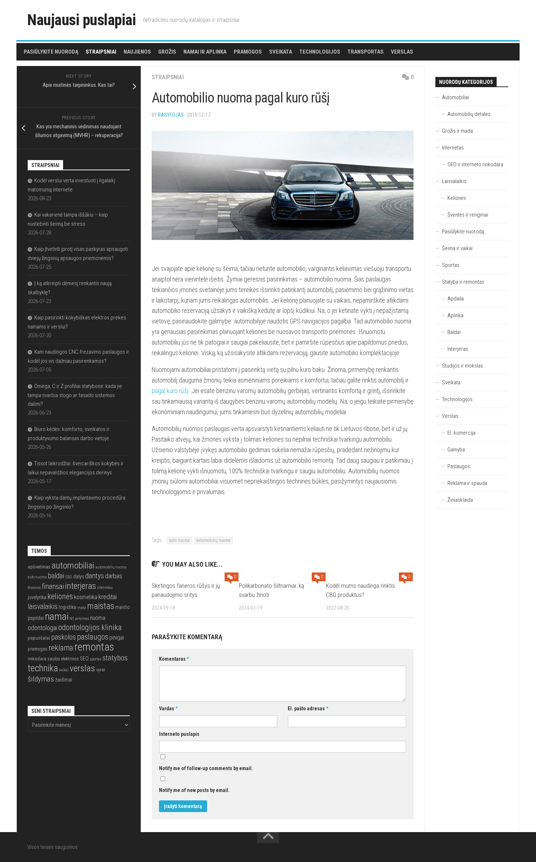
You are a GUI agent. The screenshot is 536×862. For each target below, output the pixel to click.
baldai (56, 576)
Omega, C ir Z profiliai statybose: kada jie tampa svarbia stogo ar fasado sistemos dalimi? (75, 395)
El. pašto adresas (308, 708)
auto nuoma (179, 540)
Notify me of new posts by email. (194, 790)
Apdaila (455, 298)
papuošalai (39, 638)
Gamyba (456, 449)
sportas (95, 659)
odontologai (42, 628)
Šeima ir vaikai (457, 248)
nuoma (97, 618)
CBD (68, 577)
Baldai (454, 332)
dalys (78, 576)
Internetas (453, 147)
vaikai (64, 670)
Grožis (167, 51)
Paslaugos (458, 466)
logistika (67, 607)
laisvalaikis (43, 606)
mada (81, 607)
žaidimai (63, 680)
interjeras (80, 586)
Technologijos (319, 51)
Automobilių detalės (468, 114)
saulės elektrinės (63, 658)
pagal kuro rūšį (170, 391)
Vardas (168, 708)
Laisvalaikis (454, 181)
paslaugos (92, 636)
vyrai (100, 669)
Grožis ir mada (457, 131)
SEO (84, 658)
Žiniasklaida (460, 500)
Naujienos (137, 51)
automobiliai (72, 565)
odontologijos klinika (90, 627)
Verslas (402, 51)
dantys (94, 576)
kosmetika (85, 597)
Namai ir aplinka (204, 51)
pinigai (116, 637)
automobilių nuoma (213, 540)
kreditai (107, 597)
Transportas (365, 51)
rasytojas (171, 115)
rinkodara (37, 658)
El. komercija (461, 433)
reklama (60, 647)
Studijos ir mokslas (462, 365)
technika (43, 668)
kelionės (60, 596)
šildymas (41, 679)
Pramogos (248, 51)
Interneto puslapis (179, 734)
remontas (94, 647)
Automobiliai (455, 97)
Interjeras (457, 349)
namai (57, 616)
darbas (113, 576)
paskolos (63, 637)
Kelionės (456, 198)
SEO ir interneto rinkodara (475, 164)
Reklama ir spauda (467, 483)
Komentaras (174, 659)
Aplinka (455, 315)
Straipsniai (101, 51)
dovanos (34, 587)
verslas (82, 668)
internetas (105, 587)
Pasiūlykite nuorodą (51, 51)
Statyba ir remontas (463, 282)
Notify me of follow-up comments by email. (206, 768)
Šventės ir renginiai (467, 214)
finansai (53, 586)
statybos (115, 657)
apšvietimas (39, 567)
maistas (100, 606)
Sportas (450, 265)
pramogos (37, 649)
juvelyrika (37, 597)
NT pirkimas (79, 618)
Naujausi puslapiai (81, 20)
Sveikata (280, 51)
